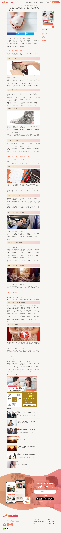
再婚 (43, 41)
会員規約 (48, 519)
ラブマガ (8, 2)
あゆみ (35, 523)
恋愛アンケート (45, 31)
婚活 (43, 39)
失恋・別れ (44, 40)
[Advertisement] (48, 58)
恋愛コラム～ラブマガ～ (13, 5)
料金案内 (30, 2)
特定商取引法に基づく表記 (39, 521)
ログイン (48, 2)
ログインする (44, 495)
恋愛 (18, 5)
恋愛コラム (36, 2)
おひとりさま (45, 33)
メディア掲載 (36, 519)
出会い (44, 34)
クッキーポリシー (37, 517)
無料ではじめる (55, 2)
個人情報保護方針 (50, 515)
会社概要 (36, 515)
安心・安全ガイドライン (51, 521)
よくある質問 (41, 2)
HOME (27, 2)
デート (44, 37)
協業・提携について (50, 523)
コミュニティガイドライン (51, 517)
